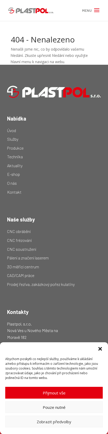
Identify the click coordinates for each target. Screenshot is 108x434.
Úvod (11, 130)
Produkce (15, 147)
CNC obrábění (19, 231)
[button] (100, 348)
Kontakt (14, 191)
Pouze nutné (54, 407)
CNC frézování (19, 240)
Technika (15, 156)
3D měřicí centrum (23, 266)
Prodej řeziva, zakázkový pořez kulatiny (41, 284)
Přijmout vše (54, 392)
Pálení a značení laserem (28, 257)
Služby (12, 139)
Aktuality (15, 165)
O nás (12, 183)
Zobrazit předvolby (54, 421)
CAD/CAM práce (20, 275)
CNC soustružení (21, 249)
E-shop (13, 174)
